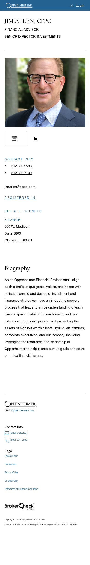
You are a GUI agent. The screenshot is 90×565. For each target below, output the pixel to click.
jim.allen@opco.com (20, 187)
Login (80, 5)
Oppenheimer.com (22, 410)
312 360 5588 (21, 166)
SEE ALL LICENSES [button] (23, 211)
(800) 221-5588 (18, 439)
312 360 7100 (21, 173)
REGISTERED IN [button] (20, 197)
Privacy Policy (11, 455)
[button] (15, 138)
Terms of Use (11, 472)
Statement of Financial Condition (21, 489)
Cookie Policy (11, 480)
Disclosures (10, 464)
